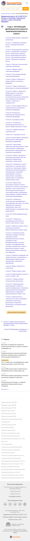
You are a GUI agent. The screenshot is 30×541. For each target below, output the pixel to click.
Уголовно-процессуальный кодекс (10, 436)
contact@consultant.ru (15, 496)
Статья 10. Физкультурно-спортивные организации (15, 330)
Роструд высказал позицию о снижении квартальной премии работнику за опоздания (13, 384)
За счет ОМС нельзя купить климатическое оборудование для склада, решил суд (14, 370)
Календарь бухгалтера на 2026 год (10, 472)
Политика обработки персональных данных (15, 517)
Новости (6, 339)
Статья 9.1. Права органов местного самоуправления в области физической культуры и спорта (15, 323)
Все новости (4, 389)
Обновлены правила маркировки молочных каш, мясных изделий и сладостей (14, 376)
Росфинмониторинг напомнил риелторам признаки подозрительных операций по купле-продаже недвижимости (14, 355)
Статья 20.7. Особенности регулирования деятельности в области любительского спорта (15, 221)
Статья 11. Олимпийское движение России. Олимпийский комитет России (16, 44)
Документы (8, 13)
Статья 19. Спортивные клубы (15, 119)
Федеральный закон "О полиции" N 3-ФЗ (12, 464)
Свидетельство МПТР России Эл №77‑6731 (15, 514)
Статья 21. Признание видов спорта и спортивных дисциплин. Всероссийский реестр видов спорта (17, 228)
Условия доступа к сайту (15, 519)
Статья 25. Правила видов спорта (16, 271)
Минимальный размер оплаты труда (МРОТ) (13, 469)
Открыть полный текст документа (16, 312)
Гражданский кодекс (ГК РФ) (9, 402)
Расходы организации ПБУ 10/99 (10, 466)
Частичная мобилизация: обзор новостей (12, 475)
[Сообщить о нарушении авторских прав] (15, 524)
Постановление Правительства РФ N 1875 (12, 478)
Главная (3, 13)
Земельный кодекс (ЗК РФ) (8, 424)
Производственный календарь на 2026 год (13, 461)
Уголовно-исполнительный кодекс (10, 433)
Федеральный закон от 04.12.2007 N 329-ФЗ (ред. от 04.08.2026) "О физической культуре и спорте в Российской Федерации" (14, 19)
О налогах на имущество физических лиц (12, 455)
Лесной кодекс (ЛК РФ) (7, 427)
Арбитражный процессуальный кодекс (11, 419)
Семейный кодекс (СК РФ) (8, 430)
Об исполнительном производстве (10, 450)
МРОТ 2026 (4, 441)
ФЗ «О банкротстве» (6, 444)
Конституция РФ (5, 422)
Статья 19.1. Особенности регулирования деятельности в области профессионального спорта (16, 124)
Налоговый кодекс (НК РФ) (8, 408)
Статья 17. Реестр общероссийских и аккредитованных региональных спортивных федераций (17, 107)
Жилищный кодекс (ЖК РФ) (8, 405)
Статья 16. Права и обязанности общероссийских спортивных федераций (15, 81)
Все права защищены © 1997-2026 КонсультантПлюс (15, 511)
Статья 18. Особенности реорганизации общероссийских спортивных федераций (15, 114)
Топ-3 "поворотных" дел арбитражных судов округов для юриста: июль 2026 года (14, 363)
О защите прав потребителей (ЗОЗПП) (11, 447)
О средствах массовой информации (11, 458)
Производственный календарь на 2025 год (13, 438)
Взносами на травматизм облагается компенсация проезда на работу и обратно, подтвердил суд (14, 346)
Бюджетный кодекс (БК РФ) (8, 416)
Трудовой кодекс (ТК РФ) (8, 410)
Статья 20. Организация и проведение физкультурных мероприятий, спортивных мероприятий (17, 139)
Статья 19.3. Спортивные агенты (15, 134)
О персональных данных (8, 452)
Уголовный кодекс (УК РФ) (8, 413)
